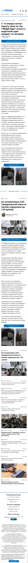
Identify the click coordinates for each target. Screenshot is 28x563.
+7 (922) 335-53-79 (13, 507)
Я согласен (14, 561)
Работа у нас (13, 511)
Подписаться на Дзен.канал (14, 41)
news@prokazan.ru (13, 509)
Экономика (5, 198)
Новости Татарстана (7, 380)
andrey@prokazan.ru (13, 499)
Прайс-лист (13, 501)
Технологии (5, 406)
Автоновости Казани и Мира (9, 20)
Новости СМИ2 (5, 167)
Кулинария (5, 397)
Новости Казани (6, 448)
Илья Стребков (6, 36)
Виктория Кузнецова (12, 214)
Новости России (6, 479)
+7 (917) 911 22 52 (13, 497)
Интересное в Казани (7, 388)
